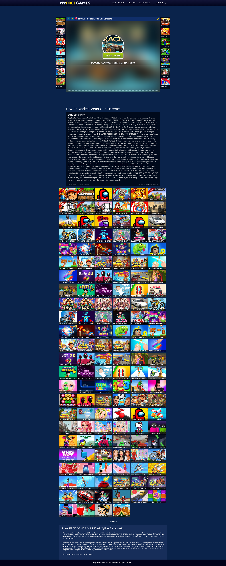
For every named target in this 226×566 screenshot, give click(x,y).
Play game (113, 55)
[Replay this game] (158, 19)
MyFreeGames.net (112, 563)
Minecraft (131, 3)
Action (121, 3)
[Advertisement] (113, 11)
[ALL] (153, 3)
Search (161, 3)
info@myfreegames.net (152, 184)
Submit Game (144, 3)
